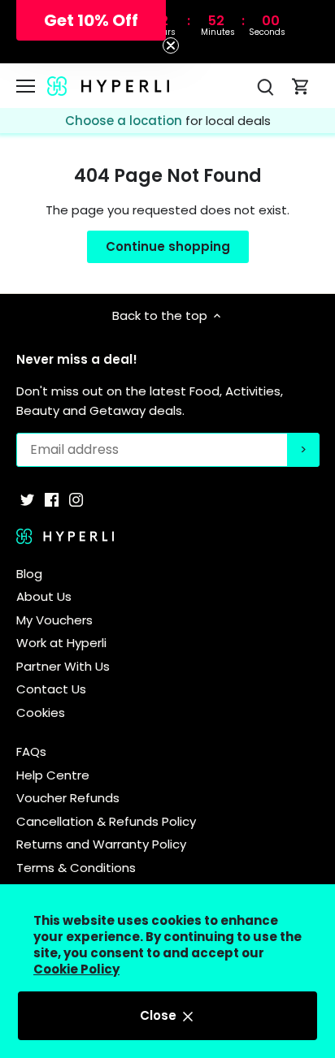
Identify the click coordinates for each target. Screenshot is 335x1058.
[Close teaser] (171, 45)
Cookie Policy (76, 969)
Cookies (40, 712)
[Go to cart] (301, 85)
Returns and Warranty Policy (101, 844)
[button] (91, 20)
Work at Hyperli (61, 642)
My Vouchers (54, 619)
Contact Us (51, 688)
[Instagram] (76, 498)
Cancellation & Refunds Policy (106, 821)
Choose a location (125, 120)
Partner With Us (63, 666)
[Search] (265, 85)
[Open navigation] (25, 86)
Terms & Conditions (76, 867)
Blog (29, 573)
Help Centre (52, 775)
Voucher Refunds (68, 797)
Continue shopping (168, 246)
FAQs (31, 751)
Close (160, 1015)
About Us (44, 596)
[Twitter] (27, 498)
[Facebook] (52, 498)
